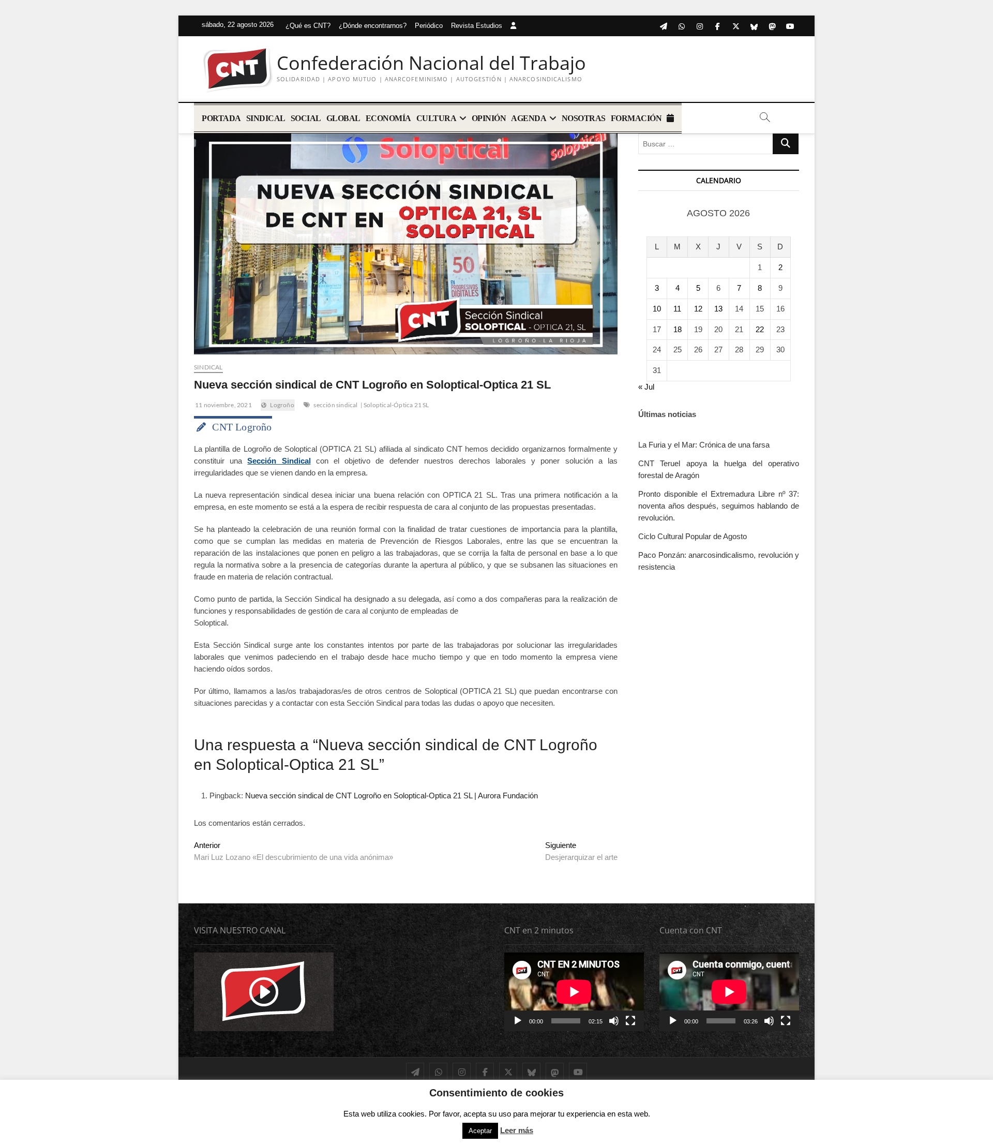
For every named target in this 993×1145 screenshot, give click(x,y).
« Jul (646, 386)
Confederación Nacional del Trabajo (431, 63)
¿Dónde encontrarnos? (373, 25)
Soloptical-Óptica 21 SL (396, 405)
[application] (574, 992)
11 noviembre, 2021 (223, 405)
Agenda (528, 118)
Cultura (436, 118)
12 (698, 308)
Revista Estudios (476, 25)
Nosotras (584, 118)
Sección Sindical (278, 460)
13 (718, 308)
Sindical (265, 118)
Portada (221, 118)
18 (677, 329)
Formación (636, 118)
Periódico (429, 25)
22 (760, 329)
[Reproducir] (518, 1021)
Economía (388, 118)
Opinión (489, 118)
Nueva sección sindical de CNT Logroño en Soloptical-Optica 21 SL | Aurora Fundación (391, 795)
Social (306, 118)
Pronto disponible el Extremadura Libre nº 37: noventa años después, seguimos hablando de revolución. (718, 505)
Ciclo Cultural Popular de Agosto (692, 536)
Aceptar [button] (480, 1131)
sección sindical (335, 405)
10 (657, 308)
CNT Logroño (242, 427)
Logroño (282, 405)
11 (677, 308)
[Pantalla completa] (630, 1021)
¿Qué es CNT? (307, 25)
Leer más (516, 1130)
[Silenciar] (614, 1021)
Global (343, 118)
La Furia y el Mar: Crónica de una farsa (704, 444)
